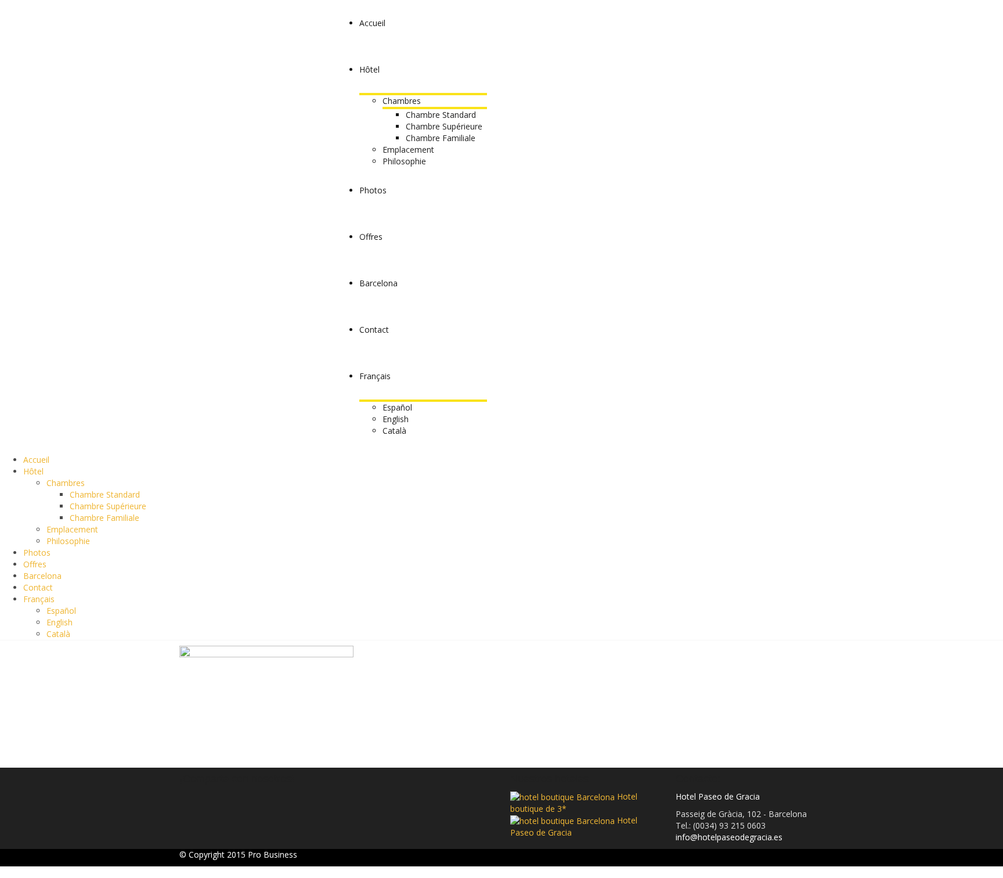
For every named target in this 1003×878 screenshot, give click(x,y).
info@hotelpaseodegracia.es (729, 837)
